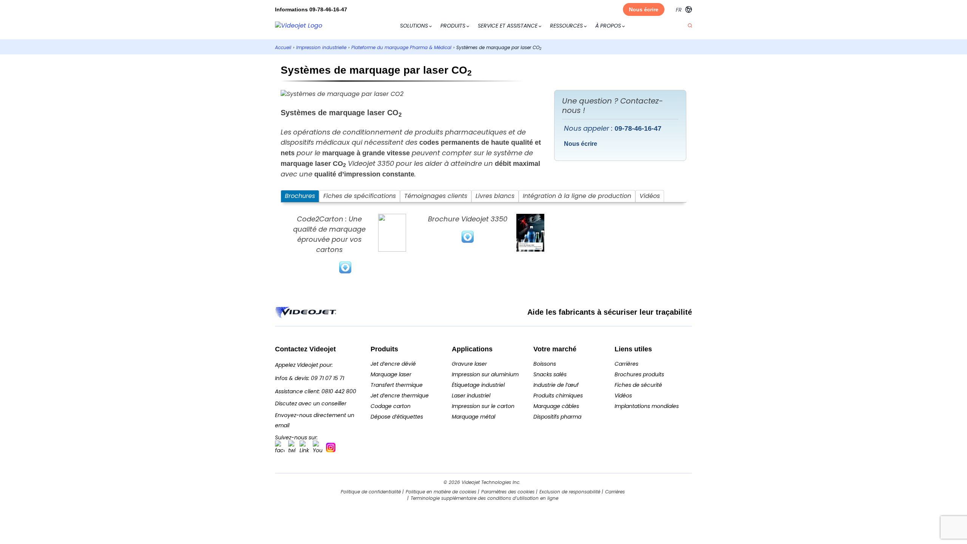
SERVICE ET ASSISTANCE (508, 25)
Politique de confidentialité (371, 491)
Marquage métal (473, 416)
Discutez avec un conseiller (310, 403)
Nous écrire (643, 9)
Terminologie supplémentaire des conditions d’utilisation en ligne (484, 498)
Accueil (283, 47)
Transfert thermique (397, 385)
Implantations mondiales (647, 406)
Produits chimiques (558, 395)
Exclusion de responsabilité (569, 491)
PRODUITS (452, 25)
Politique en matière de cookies (441, 491)
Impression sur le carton (483, 406)
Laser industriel (471, 395)
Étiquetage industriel (478, 385)
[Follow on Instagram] (330, 447)
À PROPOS (608, 25)
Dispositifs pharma (557, 416)
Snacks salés (550, 374)
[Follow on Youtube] (317, 447)
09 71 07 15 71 (327, 378)
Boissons (544, 364)
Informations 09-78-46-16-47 (311, 9)
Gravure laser (469, 364)
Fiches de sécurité (638, 385)
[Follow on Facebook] (279, 447)
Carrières (626, 364)
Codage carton (391, 406)
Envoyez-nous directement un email (314, 420)
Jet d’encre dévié (393, 364)
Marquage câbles (556, 406)
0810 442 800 (338, 391)
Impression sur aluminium (485, 374)
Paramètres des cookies (507, 491)
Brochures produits (639, 374)
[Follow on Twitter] (292, 447)
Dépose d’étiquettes (397, 416)
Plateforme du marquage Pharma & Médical (401, 47)
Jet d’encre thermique (400, 395)
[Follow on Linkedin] (304, 447)
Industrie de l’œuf (556, 385)
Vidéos (623, 395)
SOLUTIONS (414, 25)
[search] (690, 26)
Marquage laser (391, 374)
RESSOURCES (566, 25)
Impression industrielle (321, 47)
